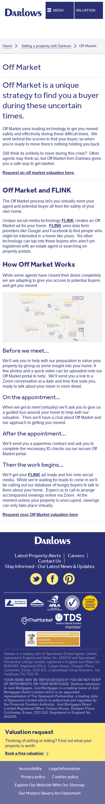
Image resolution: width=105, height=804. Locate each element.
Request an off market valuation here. (39, 173)
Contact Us (49, 561)
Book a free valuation (24, 753)
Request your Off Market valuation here (40, 514)
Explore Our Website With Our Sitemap (49, 785)
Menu (58, 10)
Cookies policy (65, 777)
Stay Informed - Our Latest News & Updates (50, 566)
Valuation (85, 10)
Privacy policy (33, 777)
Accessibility (30, 768)
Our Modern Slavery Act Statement (49, 793)
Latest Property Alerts (38, 555)
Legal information (64, 768)
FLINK (68, 220)
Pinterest (69, 579)
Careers (76, 555)
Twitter (36, 579)
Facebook (52, 579)
